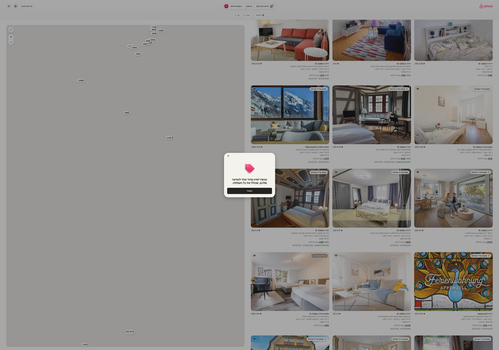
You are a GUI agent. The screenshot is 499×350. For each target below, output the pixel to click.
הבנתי (249, 190)
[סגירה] (228, 156)
